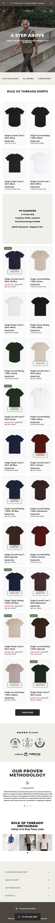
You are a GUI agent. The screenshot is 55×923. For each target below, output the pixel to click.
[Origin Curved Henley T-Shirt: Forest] (15, 352)
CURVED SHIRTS (44, 79)
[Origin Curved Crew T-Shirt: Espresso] (15, 536)
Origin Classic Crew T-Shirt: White (14, 326)
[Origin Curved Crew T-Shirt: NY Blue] (15, 260)
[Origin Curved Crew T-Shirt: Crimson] (40, 444)
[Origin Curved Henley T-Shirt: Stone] (40, 260)
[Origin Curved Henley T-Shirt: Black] (40, 117)
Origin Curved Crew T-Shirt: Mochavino (40, 601)
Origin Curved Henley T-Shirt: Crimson (40, 555)
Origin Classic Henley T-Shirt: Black (39, 326)
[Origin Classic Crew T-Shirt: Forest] (40, 674)
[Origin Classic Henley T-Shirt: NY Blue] (15, 582)
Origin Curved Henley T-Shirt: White (40, 417)
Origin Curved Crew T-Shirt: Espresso (15, 555)
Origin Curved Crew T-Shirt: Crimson (40, 463)
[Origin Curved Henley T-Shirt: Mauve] (15, 674)
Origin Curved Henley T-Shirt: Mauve (14, 693)
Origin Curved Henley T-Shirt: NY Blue (14, 509)
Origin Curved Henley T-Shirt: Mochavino (40, 509)
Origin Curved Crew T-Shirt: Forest (15, 417)
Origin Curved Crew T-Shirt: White (40, 182)
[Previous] (3, 3)
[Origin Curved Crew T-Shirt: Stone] (40, 352)
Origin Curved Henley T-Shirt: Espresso (40, 647)
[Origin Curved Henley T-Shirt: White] (40, 398)
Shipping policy (42, 918)
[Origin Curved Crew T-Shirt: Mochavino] (40, 582)
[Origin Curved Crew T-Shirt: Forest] (15, 398)
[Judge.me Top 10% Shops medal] (40, 743)
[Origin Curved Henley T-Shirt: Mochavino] (40, 490)
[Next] (51, 3)
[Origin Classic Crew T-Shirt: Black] (15, 163)
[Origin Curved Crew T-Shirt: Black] (15, 117)
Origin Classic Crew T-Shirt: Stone (14, 647)
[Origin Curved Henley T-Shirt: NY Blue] (15, 490)
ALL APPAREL (28, 79)
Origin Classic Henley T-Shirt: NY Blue (14, 601)
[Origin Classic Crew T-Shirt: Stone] (15, 628)
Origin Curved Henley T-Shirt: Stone (40, 280)
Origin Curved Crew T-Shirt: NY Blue (15, 280)
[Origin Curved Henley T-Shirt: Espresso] (40, 628)
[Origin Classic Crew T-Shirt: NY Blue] (15, 444)
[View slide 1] (24, 806)
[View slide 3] (30, 806)
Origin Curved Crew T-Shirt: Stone (40, 372)
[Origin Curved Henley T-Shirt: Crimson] (40, 536)
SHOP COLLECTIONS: (10, 79)
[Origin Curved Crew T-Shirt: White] (40, 163)
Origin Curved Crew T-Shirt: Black (15, 136)
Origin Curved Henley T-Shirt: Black (40, 136)
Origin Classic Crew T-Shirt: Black (14, 182)
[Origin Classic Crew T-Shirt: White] (15, 306)
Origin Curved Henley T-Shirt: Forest (14, 372)
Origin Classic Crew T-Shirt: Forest (40, 693)
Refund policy (12, 918)
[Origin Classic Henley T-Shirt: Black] (40, 306)
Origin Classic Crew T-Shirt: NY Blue (14, 463)
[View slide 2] (27, 806)
